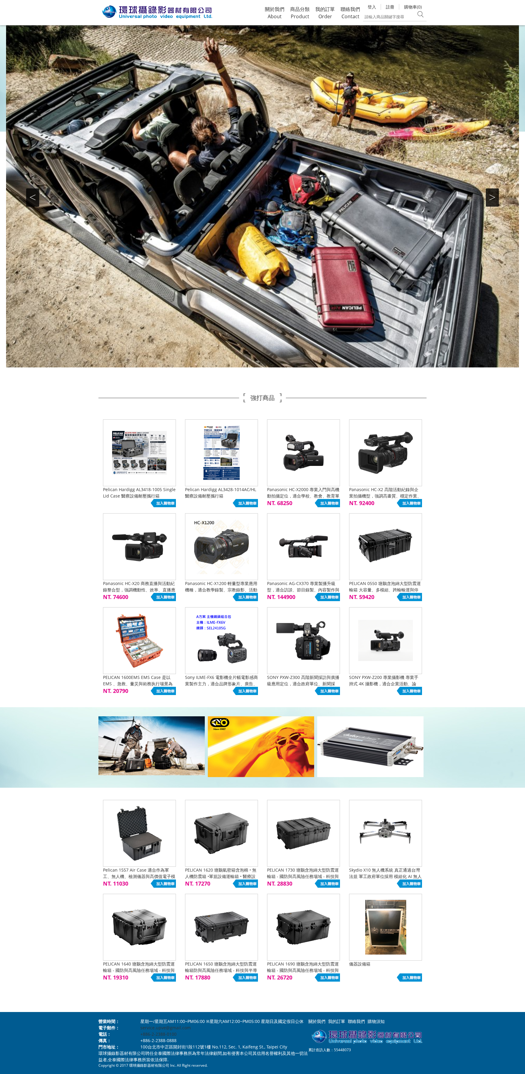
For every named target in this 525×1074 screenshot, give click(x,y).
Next (492, 197)
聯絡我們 (356, 1021)
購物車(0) (413, 7)
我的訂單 (336, 1021)
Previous (32, 197)
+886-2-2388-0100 (158, 1034)
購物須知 (376, 1021)
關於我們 (316, 1021)
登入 (372, 7)
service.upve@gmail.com (165, 1028)
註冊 (390, 7)
